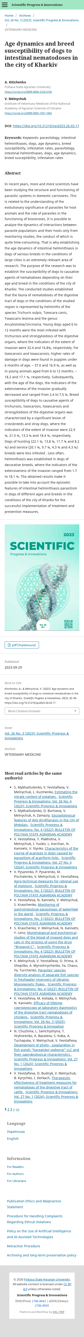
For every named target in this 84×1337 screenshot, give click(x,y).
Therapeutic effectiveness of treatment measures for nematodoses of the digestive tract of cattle (45, 1085)
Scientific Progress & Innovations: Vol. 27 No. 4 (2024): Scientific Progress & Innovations (45, 862)
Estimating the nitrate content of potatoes (45, 794)
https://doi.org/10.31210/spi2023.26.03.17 (46, 126)
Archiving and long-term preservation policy (41, 1255)
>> (18, 1109)
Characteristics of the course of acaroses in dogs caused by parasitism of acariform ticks (46, 853)
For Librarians (16, 1181)
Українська (16, 1131)
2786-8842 (39, 1301)
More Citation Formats (24, 711)
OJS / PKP (58, 1312)
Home (9, 15)
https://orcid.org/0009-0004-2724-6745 (28, 91)
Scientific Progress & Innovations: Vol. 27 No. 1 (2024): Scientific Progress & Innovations (46, 1064)
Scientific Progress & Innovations (37, 5)
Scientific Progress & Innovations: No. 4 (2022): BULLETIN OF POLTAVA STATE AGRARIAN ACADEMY (44, 829)
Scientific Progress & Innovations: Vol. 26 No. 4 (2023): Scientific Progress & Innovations (45, 801)
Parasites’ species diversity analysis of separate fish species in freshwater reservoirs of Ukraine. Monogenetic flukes (46, 977)
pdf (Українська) (23, 645)
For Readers (15, 1167)
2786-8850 (42, 1305)
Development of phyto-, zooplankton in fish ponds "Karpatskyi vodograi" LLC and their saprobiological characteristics (46, 1050)
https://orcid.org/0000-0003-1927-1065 (28, 113)
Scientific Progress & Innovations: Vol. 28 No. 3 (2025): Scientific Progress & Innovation (39, 1022)
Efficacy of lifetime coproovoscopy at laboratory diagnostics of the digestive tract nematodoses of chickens (45, 1010)
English (13, 1138)
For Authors (15, 1174)
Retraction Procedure (23, 1246)
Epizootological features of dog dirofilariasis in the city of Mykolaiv (46, 820)
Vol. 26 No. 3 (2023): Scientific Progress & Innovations (42, 20)
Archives (25, 15)
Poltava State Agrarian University (47, 1279)
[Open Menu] (4, 4)
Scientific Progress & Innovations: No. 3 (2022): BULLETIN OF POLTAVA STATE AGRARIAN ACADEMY (44, 890)
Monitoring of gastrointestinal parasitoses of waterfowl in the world (46, 909)
